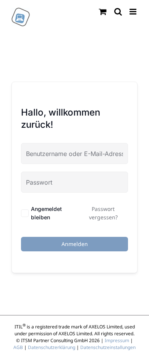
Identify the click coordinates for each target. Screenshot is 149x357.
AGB (18, 347)
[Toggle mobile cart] (103, 12)
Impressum (117, 340)
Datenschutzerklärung (51, 347)
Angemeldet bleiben (46, 213)
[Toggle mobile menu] (134, 12)
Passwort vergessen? (103, 213)
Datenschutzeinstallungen (108, 347)
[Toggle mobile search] (118, 12)
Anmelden (75, 244)
